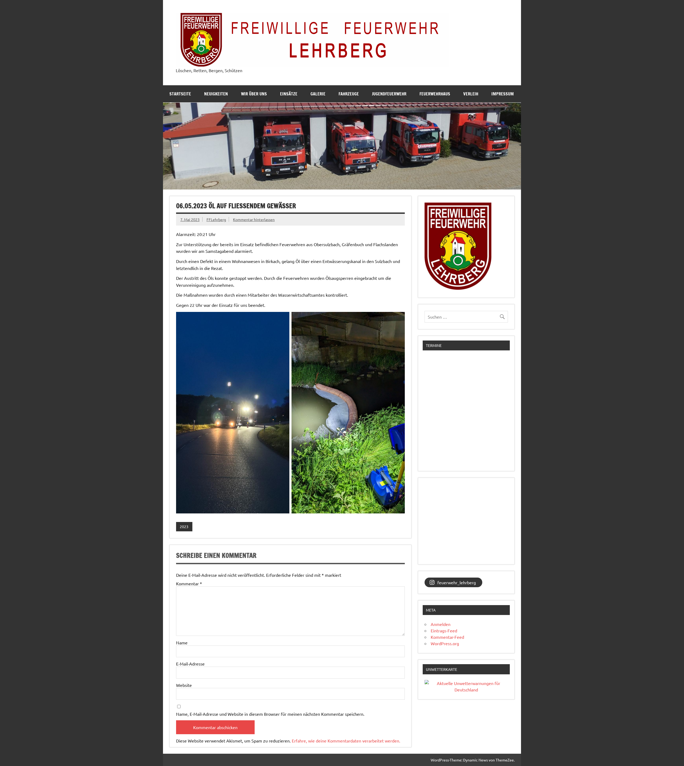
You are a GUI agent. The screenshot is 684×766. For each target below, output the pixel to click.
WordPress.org (445, 643)
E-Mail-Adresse (190, 663)
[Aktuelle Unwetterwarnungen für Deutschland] (466, 689)
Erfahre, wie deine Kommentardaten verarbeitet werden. (346, 740)
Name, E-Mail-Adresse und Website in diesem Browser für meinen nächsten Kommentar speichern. (270, 714)
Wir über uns (254, 94)
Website (184, 685)
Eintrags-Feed (444, 630)
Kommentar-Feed (447, 637)
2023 (184, 526)
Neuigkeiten (216, 94)
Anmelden (440, 624)
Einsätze (288, 94)
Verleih (470, 94)
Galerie (317, 94)
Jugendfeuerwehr (389, 94)
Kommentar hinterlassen (254, 219)
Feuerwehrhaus (434, 94)
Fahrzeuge (349, 94)
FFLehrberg (216, 219)
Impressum (502, 94)
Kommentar (189, 583)
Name (182, 642)
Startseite (180, 94)
